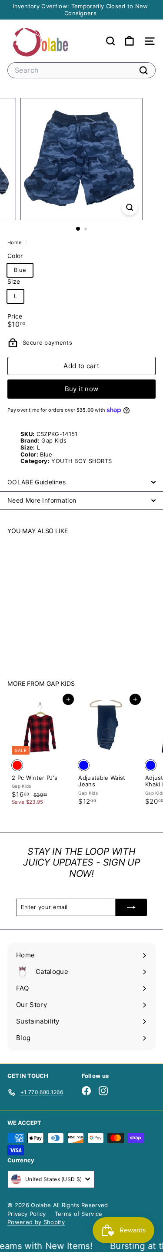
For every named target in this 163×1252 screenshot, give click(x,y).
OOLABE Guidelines (36, 482)
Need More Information (41, 500)
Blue (20, 269)
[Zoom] (130, 207)
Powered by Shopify (36, 1221)
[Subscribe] (131, 907)
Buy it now (82, 389)
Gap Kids (61, 683)
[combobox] (81, 70)
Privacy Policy (26, 1213)
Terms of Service (79, 1213)
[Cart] (129, 41)
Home (15, 242)
